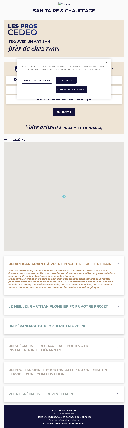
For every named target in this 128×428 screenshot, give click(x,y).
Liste (14, 140)
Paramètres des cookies (37, 80)
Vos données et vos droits (64, 420)
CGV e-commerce (64, 413)
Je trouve (64, 111)
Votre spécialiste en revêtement (41, 394)
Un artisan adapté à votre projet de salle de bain (59, 264)
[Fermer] (106, 62)
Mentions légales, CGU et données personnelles (64, 417)
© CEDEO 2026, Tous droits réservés (64, 423)
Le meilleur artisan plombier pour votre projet (58, 306)
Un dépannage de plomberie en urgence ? (49, 326)
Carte (27, 140)
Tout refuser (66, 80)
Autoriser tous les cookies (71, 89)
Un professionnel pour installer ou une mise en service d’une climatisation (57, 372)
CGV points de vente (64, 410)
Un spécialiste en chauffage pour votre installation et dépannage (49, 348)
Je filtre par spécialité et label (62, 99)
